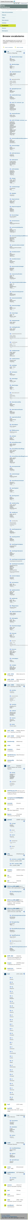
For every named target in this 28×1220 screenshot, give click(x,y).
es (12, 1019)
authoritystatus (14, 169)
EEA (8, 1)
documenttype (14, 215)
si (12, 1088)
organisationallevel (14, 417)
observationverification (14, 409)
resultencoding (14, 503)
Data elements (5, 20)
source (13, 834)
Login (16, 3)
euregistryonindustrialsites (11, 797)
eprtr (8, 765)
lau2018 (9, 1108)
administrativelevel (14, 71)
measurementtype (14, 305)
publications (11, 1172)
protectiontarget (14, 474)
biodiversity (10, 741)
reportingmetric (14, 495)
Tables (3, 17)
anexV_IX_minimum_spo (14, 102)
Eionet (8, 9)
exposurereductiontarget (14, 266)
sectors (13, 1135)
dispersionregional (14, 206)
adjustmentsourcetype (14, 56)
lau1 (8, 974)
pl (12, 1069)
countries (14, 704)
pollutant (14, 436)
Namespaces (5, 30)
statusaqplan (14, 618)
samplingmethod (14, 536)
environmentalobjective (14, 227)
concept (13, 823)
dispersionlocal (14, 199)
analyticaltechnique (14, 95)
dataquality (10, 760)
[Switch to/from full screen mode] (19, 3)
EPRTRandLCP (11, 790)
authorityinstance (14, 153)
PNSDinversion (14, 430)
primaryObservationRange (14, 448)
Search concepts (20, 47)
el (12, 1015)
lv (12, 1056)
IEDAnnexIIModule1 (11, 886)
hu (12, 1033)
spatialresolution (14, 590)
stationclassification (14, 611)
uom (8, 1194)
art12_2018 (10, 679)
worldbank (10, 1205)
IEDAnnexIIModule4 (11, 908)
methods (14, 710)
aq (8, 51)
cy (12, 991)
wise (8, 1199)
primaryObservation (14, 442)
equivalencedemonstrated (14, 245)
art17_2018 (10, 736)
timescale (14, 633)
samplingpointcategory (14, 544)
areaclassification (14, 113)
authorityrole (14, 159)
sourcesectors (14, 582)
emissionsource (14, 220)
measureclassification (14, 274)
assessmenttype (14, 145)
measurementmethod (14, 298)
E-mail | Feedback (6, 1215)
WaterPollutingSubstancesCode (14, 946)
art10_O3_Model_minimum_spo (14, 120)
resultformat (14, 512)
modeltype (14, 365)
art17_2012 (10, 730)
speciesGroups (14, 1159)
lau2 (8, 1104)
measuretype (14, 313)
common (10, 749)
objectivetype (14, 385)
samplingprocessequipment (14, 559)
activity (13, 772)
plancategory (14, 424)
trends (13, 724)
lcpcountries (14, 1120)
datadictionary (11, 754)
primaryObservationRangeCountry (14, 456)
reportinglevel (14, 488)
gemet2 (9, 819)
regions (13, 1153)
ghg (8, 854)
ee (12, 1010)
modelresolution (14, 358)
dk (12, 1006)
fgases (9, 814)
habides (9, 870)
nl (12, 1065)
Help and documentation (7, 12)
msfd (8, 1142)
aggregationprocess (14, 88)
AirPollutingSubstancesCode (14, 915)
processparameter (14, 466)
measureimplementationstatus (14, 282)
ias (8, 875)
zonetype (14, 665)
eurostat (9, 803)
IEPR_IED (10, 956)
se (12, 1083)
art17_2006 (10, 685)
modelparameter (14, 350)
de (12, 1001)
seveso (9, 1185)
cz (12, 995)
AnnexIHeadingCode (14, 891)
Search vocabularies (9, 47)
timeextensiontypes (14, 625)
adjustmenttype (14, 64)
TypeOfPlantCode (14, 935)
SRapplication (14, 605)
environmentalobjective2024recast (14, 235)
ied (8, 881)
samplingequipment (14, 529)
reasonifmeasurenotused (14, 480)
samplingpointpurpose (14, 550)
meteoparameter (14, 320)
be (12, 982)
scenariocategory (14, 575)
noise (9, 1167)
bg (12, 986)
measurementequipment (14, 291)
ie (12, 1037)
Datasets (4, 15)
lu (12, 1051)
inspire (9, 963)
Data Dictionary (13, 9)
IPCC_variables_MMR (14, 863)
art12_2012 (10, 674)
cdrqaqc (14, 178)
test (8, 1190)
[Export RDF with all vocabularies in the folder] (24, 53)
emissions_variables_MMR (14, 859)
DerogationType (14, 922)
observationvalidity (14, 402)
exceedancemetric (14, 251)
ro (12, 1079)
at (12, 977)
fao (8, 808)
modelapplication (14, 327)
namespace (14, 372)
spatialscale (14, 598)
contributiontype (14, 186)
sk (12, 1092)
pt (12, 1074)
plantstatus (14, 1127)
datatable (14, 193)
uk (12, 1097)
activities (14, 690)
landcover (10, 968)
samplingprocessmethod (14, 563)
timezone (14, 649)
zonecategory (14, 658)
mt (12, 1060)
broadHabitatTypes (14, 1148)
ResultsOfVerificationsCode (14, 928)
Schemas (4, 22)
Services (4, 28)
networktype (14, 378)
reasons (13, 718)
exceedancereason (14, 258)
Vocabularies (5, 25)
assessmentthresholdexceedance (14, 138)
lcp (8, 1115)
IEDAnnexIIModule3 (11, 900)
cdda (8, 745)
